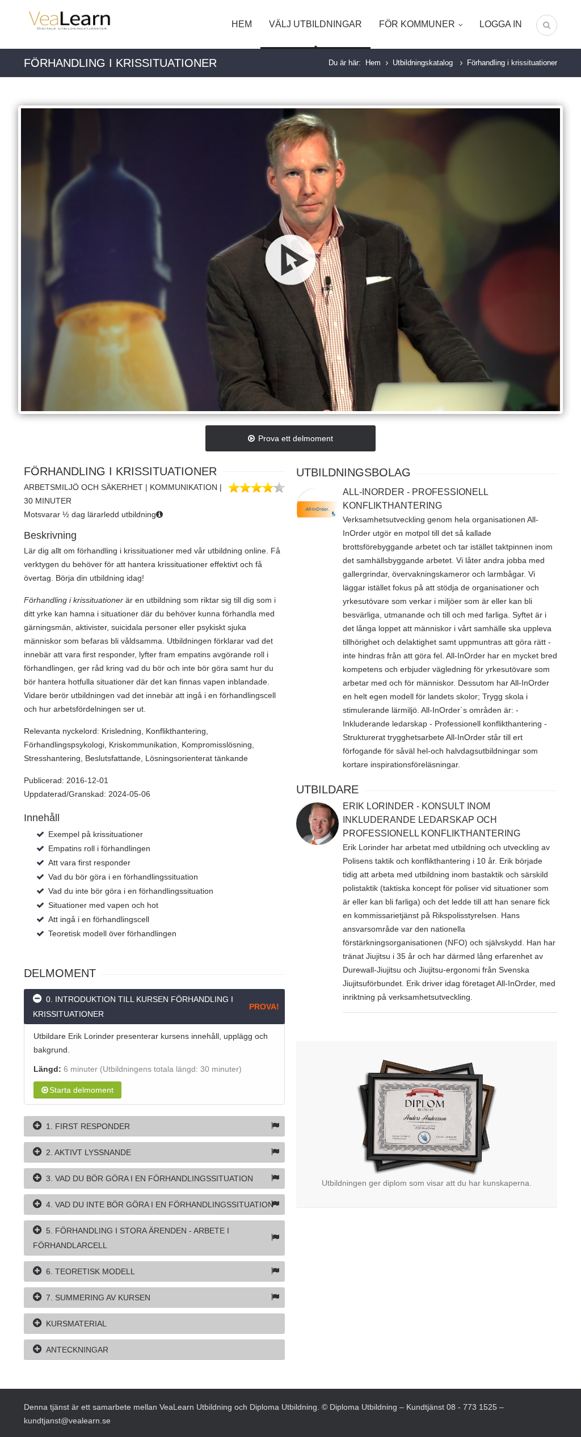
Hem (241, 24)
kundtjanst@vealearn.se (67, 1420)
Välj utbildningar (315, 24)
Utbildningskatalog (424, 62)
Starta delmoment (81, 1089)
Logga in (500, 24)
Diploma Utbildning (283, 1406)
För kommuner (417, 24)
